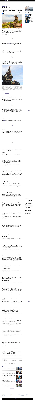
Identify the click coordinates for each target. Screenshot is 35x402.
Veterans (29, 0)
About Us (27, 394)
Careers (26, 395)
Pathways (4, 120)
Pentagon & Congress (24, 0)
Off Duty (27, 0)
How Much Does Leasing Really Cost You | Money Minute (31, 21)
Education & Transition (19, 0)
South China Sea (9, 43)
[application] (29, 9)
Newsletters (11, 395)
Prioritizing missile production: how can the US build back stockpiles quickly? (31, 15)
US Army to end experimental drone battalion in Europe (28, 213)
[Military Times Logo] (7, 0)
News (10, 0)
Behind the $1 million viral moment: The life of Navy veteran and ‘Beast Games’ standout (28, 210)
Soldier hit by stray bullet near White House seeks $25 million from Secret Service (8, 384)
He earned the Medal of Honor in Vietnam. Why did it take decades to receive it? (29, 207)
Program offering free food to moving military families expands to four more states (8, 380)
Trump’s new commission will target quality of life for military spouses (8, 371)
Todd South (4, 12)
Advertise (19, 394)
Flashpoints (15, 0)
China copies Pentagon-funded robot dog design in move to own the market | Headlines (30, 18)
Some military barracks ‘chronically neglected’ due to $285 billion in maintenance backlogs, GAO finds (28, 201)
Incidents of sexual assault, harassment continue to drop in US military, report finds (28, 204)
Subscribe (11, 394)
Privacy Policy (3, 394)
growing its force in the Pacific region (9, 30)
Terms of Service (3, 395)
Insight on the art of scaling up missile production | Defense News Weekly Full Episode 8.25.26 (29, 12)
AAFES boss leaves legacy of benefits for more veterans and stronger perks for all (8, 367)
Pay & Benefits (12, 0)
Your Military (4, 6)
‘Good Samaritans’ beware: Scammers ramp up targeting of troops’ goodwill (8, 375)
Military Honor (32, 0)
